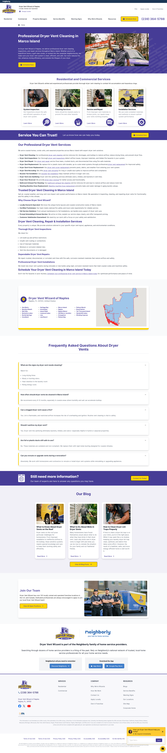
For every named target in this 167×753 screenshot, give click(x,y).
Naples (60, 309)
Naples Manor (62, 311)
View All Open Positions (32, 606)
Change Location (26, 11)
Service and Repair (95, 109)
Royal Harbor (80, 309)
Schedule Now (28, 65)
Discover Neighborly (59, 666)
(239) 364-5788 (29, 692)
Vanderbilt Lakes (81, 313)
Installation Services (127, 109)
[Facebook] (19, 706)
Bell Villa (25, 311)
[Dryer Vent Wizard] (9, 8)
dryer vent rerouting (50, 171)
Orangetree (62, 315)
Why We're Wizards (98, 686)
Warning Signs (128, 695)
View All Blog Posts (82, 564)
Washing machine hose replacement (61, 186)
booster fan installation (49, 174)
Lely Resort (43, 317)
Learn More (27, 123)
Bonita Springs (27, 315)
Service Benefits (129, 691)
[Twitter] (24, 706)
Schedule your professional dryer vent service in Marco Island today (72, 274)
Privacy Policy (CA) (74, 738)
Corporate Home (129, 708)
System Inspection (31, 109)
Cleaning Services (63, 109)
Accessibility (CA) (103, 738)
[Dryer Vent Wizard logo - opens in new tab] (65, 633)
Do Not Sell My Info (118, 738)
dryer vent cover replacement (58, 167)
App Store (97, 666)
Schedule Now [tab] (131, 19)
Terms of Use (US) (29, 738)
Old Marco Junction (64, 313)
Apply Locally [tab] (144, 9)
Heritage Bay (44, 307)
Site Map (126, 704)
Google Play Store (115, 666)
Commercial (62, 691)
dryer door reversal (51, 180)
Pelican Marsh (81, 307)
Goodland (25, 317)
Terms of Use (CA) (44, 738)
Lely (41, 315)
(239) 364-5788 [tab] (153, 19)
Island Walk (44, 311)
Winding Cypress (82, 315)
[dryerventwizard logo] (34, 684)
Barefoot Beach (27, 309)
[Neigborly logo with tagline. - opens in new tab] (98, 633)
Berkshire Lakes (27, 313)
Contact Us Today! (140, 478)
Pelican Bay (62, 317)
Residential (62, 686)
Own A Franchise (97, 704)
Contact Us (95, 695)
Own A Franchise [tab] (157, 9)
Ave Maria (25, 307)
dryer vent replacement (116, 164)
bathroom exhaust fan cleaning (59, 183)
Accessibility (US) (89, 738)
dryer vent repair (43, 161)
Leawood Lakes (45, 313)
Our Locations (128, 699)
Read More (41, 556)
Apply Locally (96, 699)
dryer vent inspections (56, 158)
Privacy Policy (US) (59, 738)
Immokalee (43, 309)
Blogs (125, 686)
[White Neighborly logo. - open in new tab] (6, 1)
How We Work (96, 691)
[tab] (8, 19)
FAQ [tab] (136, 9)
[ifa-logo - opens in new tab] (21, 714)
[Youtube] (29, 706)
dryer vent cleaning (55, 155)
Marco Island (62, 307)
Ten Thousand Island (83, 311)
